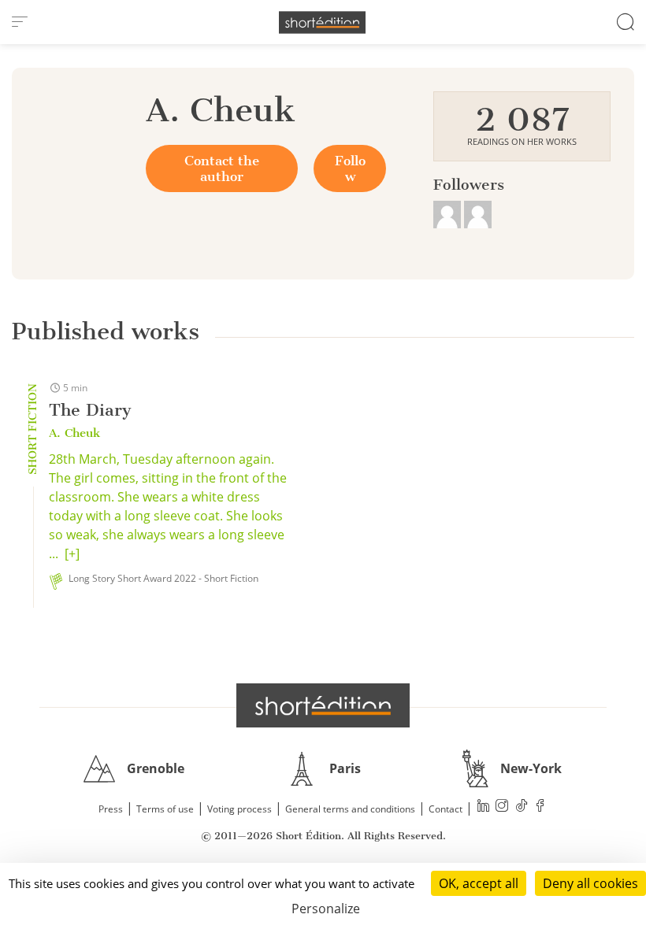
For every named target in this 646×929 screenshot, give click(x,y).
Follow (350, 168)
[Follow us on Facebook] (540, 807)
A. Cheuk (74, 433)
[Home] (322, 22)
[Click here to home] (323, 705)
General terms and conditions (350, 809)
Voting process (239, 809)
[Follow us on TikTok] (521, 807)
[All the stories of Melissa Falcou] (448, 212)
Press (110, 809)
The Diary (90, 410)
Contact (445, 809)
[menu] (19, 22)
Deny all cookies (590, 883)
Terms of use (165, 809)
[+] (72, 553)
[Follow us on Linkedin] (484, 807)
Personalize (325, 908)
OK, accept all (478, 883)
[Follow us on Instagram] (502, 807)
